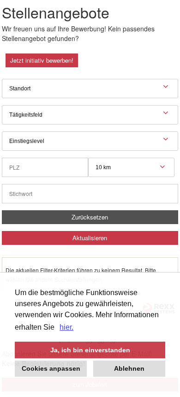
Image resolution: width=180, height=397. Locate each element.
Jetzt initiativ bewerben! (41, 60)
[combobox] (131, 167)
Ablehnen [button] (129, 368)
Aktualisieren (89, 237)
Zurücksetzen (90, 217)
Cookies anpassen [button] (51, 368)
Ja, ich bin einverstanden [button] (90, 350)
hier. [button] (66, 327)
